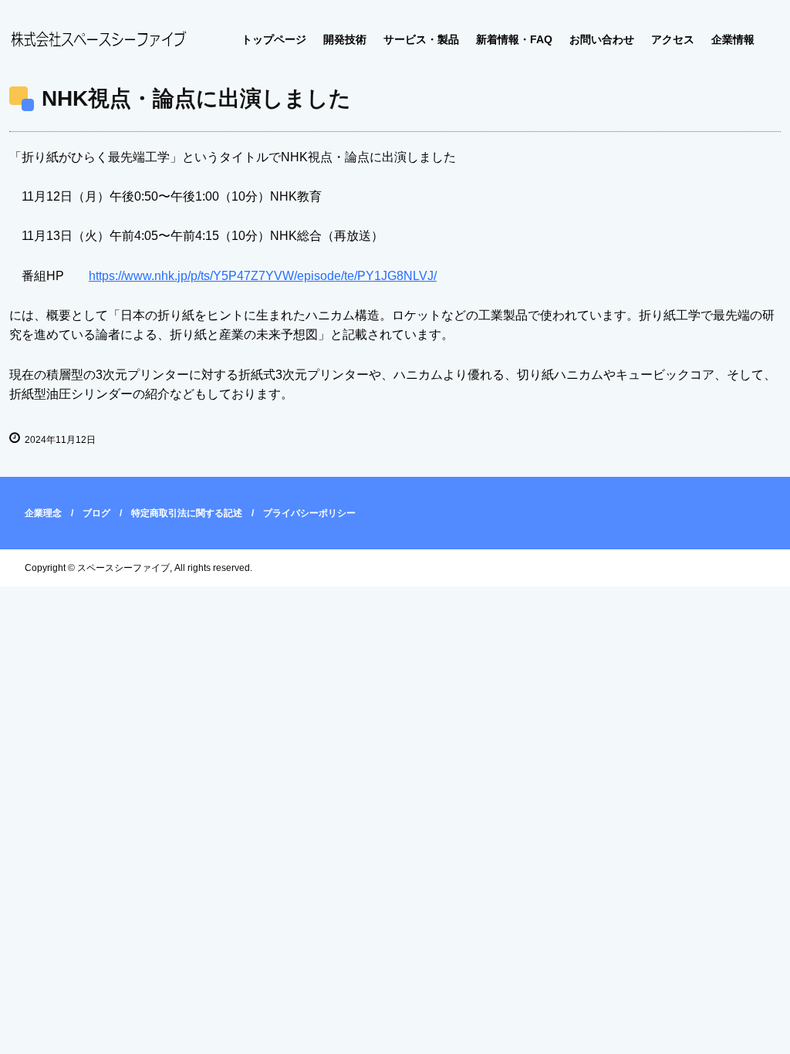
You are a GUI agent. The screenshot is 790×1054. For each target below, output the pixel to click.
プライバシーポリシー (309, 513)
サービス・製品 (421, 39)
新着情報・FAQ (514, 39)
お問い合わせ (601, 39)
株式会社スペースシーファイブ (98, 40)
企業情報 (733, 39)
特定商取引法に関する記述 (186, 513)
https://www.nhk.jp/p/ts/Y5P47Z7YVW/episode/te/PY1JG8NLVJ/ (263, 275)
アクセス (672, 39)
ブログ (96, 513)
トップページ (273, 39)
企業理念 (43, 513)
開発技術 (344, 39)
